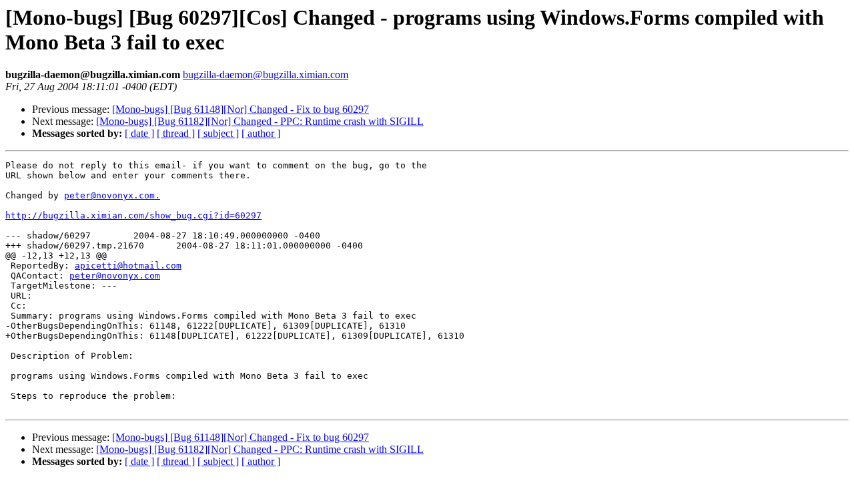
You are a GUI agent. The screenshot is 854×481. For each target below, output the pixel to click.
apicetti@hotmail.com (128, 266)
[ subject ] (218, 133)
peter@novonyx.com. (112, 195)
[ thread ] (176, 133)
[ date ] (139, 133)
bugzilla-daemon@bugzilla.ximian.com (265, 74)
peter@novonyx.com (114, 276)
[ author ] (261, 133)
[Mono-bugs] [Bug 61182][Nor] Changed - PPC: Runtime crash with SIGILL (260, 121)
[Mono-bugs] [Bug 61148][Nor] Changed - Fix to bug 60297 (240, 109)
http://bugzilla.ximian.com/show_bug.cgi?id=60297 (133, 215)
